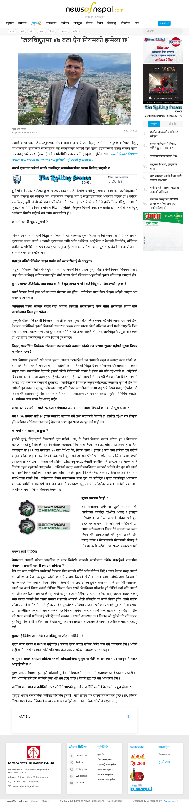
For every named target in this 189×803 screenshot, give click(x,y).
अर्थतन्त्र (65, 23)
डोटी (22, 31)
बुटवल (41, 31)
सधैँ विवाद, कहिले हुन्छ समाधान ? (163, 145)
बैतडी (52, 31)
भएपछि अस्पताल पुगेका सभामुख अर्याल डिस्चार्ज (164, 204)
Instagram (82, 769)
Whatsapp (81, 776)
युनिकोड (100, 754)
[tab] (154, 124)
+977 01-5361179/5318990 (26, 781)
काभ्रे (12, 31)
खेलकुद (78, 23)
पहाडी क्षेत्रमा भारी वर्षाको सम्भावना (166, 178)
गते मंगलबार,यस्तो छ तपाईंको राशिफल (164, 190)
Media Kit (46, 801)
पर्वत (31, 31)
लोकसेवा (125, 23)
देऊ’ (163, 156)
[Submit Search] (180, 31)
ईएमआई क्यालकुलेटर (106, 764)
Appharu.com (170, 801)
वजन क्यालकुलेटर (105, 774)
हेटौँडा (75, 31)
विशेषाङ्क (111, 23)
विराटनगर (63, 31)
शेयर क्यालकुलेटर (105, 759)
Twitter (80, 762)
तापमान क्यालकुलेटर (106, 779)
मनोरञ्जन (51, 23)
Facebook (81, 755)
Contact (34, 801)
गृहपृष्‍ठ (10, 23)
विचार (89, 23)
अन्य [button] (137, 23)
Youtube (79, 782)
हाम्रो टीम (164, 762)
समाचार (22, 23)
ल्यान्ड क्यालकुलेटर (105, 769)
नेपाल (100, 23)
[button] (180, 23)
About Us (11, 801)
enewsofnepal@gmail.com (26, 786)
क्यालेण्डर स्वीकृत (164, 134)
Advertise (23, 801)
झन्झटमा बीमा (163, 166)
